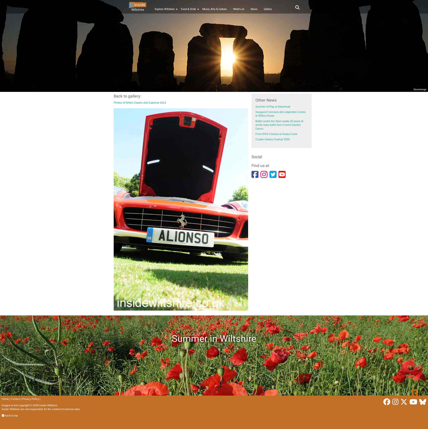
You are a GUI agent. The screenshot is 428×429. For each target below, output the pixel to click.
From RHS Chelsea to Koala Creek (276, 134)
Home (5, 399)
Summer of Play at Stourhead (272, 106)
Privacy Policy (30, 399)
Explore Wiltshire (165, 9)
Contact (15, 399)
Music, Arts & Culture (214, 9)
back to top (11, 415)
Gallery (268, 9)
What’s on (238, 9)
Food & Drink (188, 9)
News (254, 9)
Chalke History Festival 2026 (272, 139)
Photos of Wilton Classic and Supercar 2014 (140, 102)
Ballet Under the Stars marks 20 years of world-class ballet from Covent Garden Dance (279, 125)
